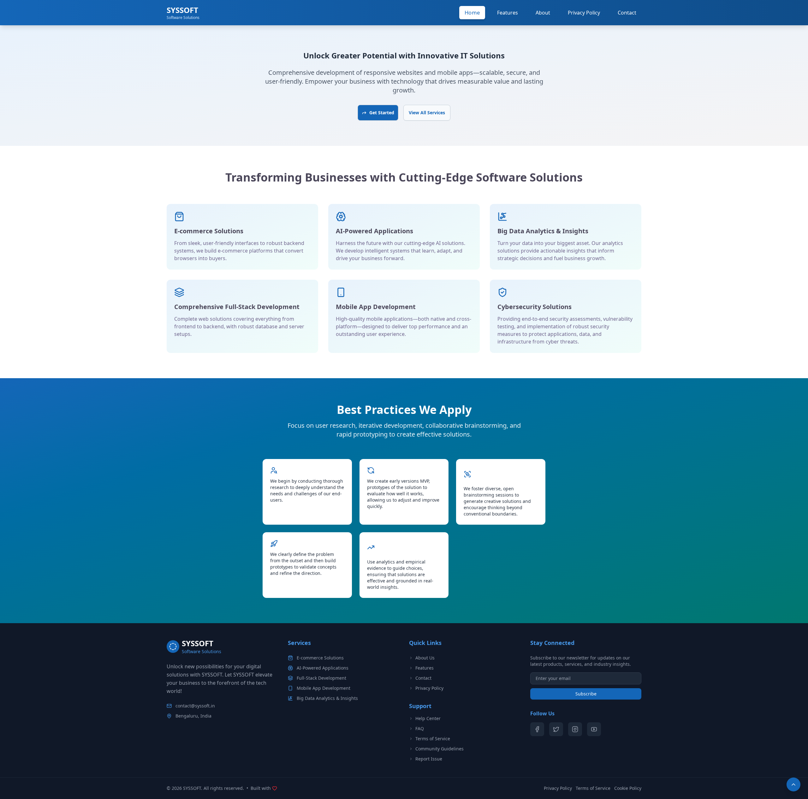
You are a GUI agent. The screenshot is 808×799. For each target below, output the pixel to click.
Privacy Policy (584, 12)
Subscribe (586, 694)
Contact (627, 12)
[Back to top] (793, 784)
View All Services (427, 113)
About (543, 12)
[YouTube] (594, 729)
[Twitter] (556, 729)
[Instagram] (575, 729)
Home (472, 12)
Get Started (381, 113)
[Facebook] (537, 729)
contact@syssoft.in (195, 706)
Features (507, 12)
